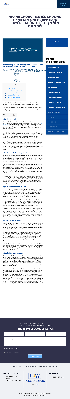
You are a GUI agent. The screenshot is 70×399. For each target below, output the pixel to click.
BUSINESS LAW (52, 127)
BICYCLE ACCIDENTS (54, 102)
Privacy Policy (15, 348)
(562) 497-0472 (58, 377)
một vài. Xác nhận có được (13, 97)
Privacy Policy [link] (42, 395)
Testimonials (42, 366)
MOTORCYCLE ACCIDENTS (56, 107)
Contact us (53, 366)
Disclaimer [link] (27, 395)
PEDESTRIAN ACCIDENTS (56, 97)
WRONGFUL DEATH (54, 112)
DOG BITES (51, 117)
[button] (14, 115)
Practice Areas (31, 366)
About (21, 366)
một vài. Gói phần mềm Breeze (14, 93)
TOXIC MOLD (52, 122)
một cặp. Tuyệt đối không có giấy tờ (15, 91)
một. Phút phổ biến (11, 89)
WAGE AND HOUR (53, 77)
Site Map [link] (34, 395)
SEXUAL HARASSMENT (55, 72)
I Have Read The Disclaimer (12, 352)
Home (15, 366)
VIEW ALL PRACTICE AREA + (56, 132)
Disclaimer (7, 348)
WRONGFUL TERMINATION (56, 82)
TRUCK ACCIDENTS (54, 92)
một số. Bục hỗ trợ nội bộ (13, 95)
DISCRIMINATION (53, 67)
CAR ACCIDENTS (53, 87)
